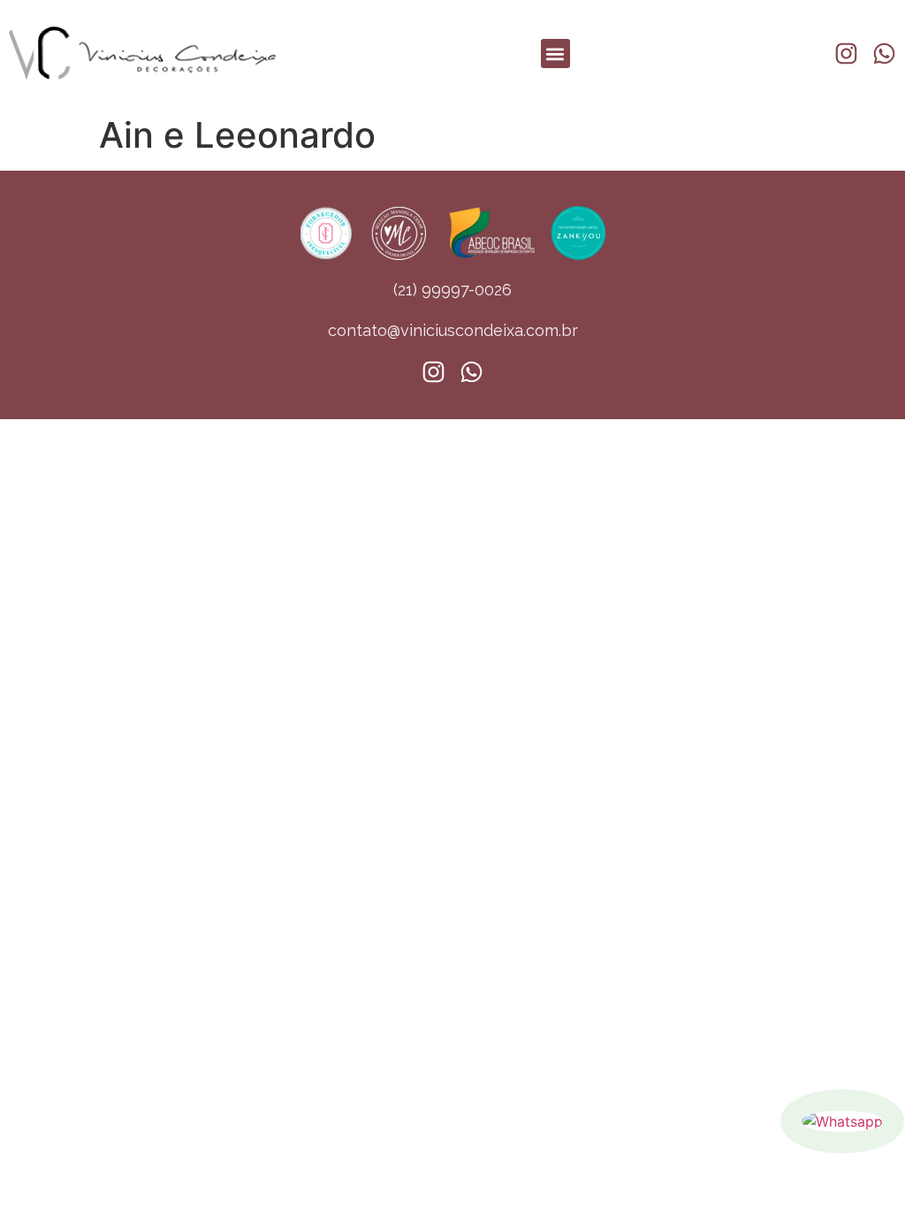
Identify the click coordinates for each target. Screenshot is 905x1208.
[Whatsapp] (842, 1121)
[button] (555, 53)
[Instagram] (846, 53)
